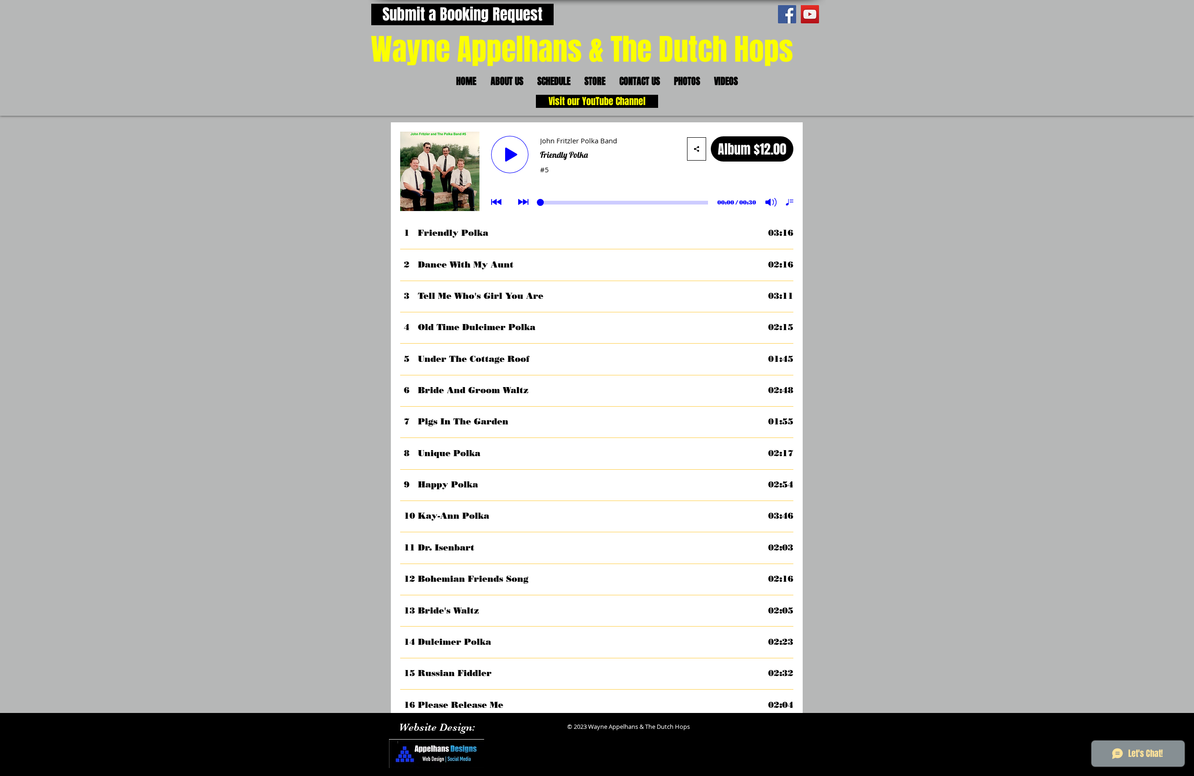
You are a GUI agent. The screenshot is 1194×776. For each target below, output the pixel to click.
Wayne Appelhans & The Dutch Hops (582, 49)
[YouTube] (810, 14)
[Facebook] (787, 14)
